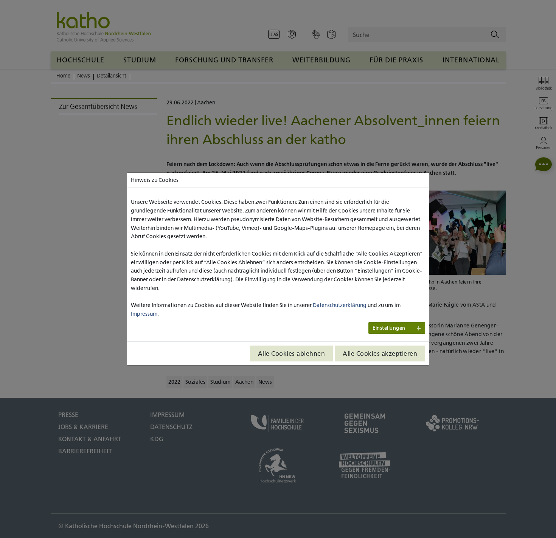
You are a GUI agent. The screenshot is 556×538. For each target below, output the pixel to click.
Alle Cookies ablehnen (291, 353)
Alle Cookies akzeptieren (380, 353)
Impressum (144, 313)
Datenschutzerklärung (340, 305)
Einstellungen (389, 328)
